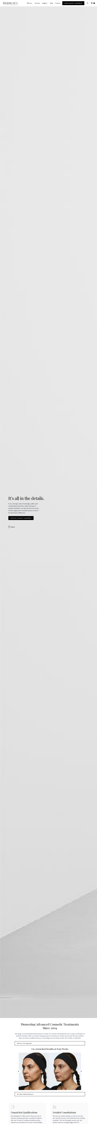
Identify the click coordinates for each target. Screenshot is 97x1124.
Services (37, 3)
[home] (10, 3)
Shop (51, 3)
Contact (57, 3)
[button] (30, 3)
